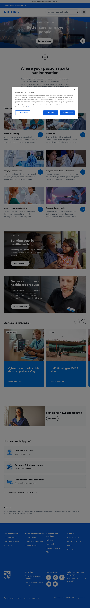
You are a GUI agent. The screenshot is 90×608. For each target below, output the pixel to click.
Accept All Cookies (67, 112)
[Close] (74, 89)
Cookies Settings (23, 112)
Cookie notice (31, 106)
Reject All (51, 112)
